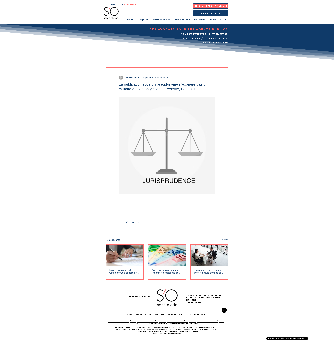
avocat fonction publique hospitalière (152, 331)
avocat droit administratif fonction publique (200, 327)
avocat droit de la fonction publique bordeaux (164, 329)
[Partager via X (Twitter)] (126, 222)
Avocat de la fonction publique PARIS (148, 320)
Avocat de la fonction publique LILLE (122, 322)
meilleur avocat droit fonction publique (130, 327)
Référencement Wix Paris (275, 338)
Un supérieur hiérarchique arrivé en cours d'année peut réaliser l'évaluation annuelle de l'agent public (208, 271)
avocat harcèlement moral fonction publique (200, 329)
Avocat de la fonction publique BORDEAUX (178, 320)
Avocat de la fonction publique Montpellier (150, 323)
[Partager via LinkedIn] (133, 222)
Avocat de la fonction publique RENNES (181, 322)
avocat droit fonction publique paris (167, 333)
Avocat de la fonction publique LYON (209, 320)
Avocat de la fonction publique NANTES (151, 322)
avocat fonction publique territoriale (130, 329)
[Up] (224, 310)
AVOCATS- (192, 295)
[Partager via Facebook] (120, 222)
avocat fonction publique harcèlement (183, 331)
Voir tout (225, 239)
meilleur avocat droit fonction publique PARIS (164, 327)
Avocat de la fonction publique (121, 320)
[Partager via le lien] (139, 222)
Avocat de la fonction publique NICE (210, 322)
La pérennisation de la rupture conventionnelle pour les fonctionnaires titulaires (124, 271)
